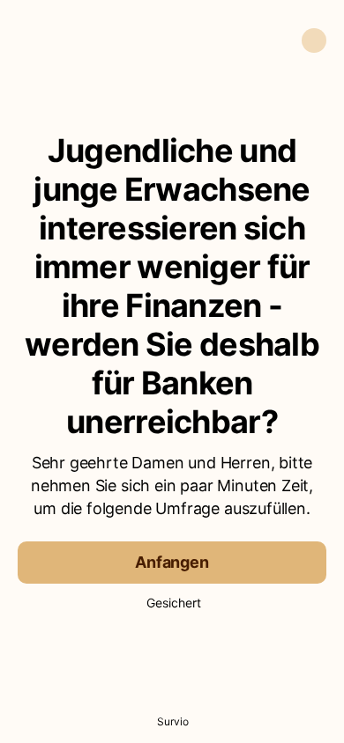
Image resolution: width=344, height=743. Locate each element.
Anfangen (172, 562)
